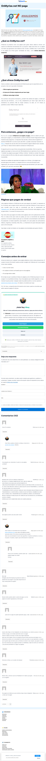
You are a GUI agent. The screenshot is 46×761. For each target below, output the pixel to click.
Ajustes (38, 758)
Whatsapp (4, 714)
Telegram (4, 715)
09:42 (43, 576)
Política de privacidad (12, 382)
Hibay (33, 443)
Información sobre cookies (8, 749)
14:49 (43, 675)
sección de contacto (9, 444)
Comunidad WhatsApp (23, 327)
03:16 (43, 660)
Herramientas (5, 734)
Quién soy (4, 744)
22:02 (43, 597)
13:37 (43, 632)
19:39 (41, 553)
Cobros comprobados (7, 729)
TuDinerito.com (5, 209)
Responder (5, 431)
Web (2, 397)
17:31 (43, 479)
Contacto (23, 335)
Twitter (3, 717)
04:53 (43, 514)
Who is (3, 143)
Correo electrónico (6, 391)
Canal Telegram (23, 323)
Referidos (4, 731)
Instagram (4, 716)
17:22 (42, 443)
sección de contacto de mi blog (9, 283)
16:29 (43, 427)
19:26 (43, 693)
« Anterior (4, 704)
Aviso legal (4, 747)
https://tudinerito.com (28, 30)
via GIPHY (3, 194)
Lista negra (4, 732)
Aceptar (37, 755)
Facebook (4, 719)
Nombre (3, 384)
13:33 (43, 462)
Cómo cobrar (5, 733)
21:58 (42, 614)
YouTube (4, 720)
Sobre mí (23, 331)
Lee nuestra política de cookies (12, 757)
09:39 (42, 530)
